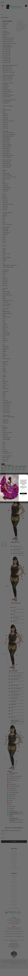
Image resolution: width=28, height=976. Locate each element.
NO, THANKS (23, 495)
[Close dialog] (27, 475)
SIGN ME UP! (23, 493)
